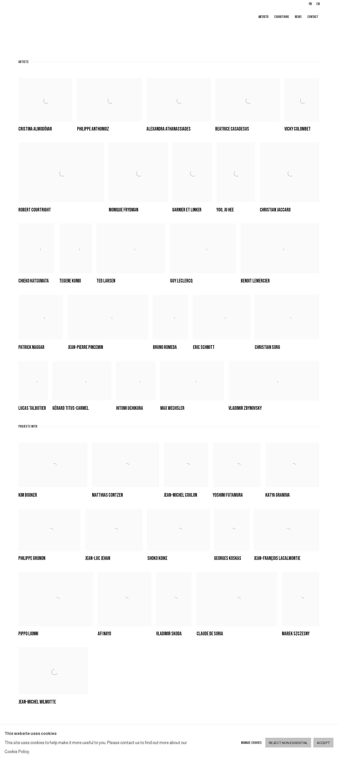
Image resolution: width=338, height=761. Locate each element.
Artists (263, 17)
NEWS (298, 17)
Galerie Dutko (73, 17)
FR (310, 4)
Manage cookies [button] (251, 743)
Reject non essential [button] (288, 743)
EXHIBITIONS (281, 17)
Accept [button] (323, 743)
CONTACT (312, 17)
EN (318, 4)
